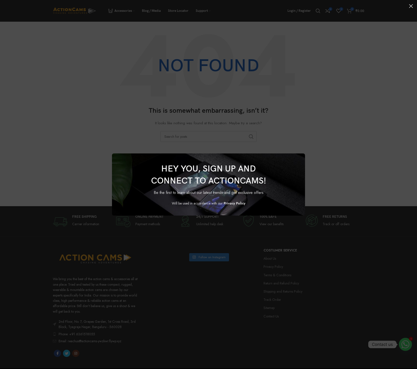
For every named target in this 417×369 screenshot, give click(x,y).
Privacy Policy (234, 203)
